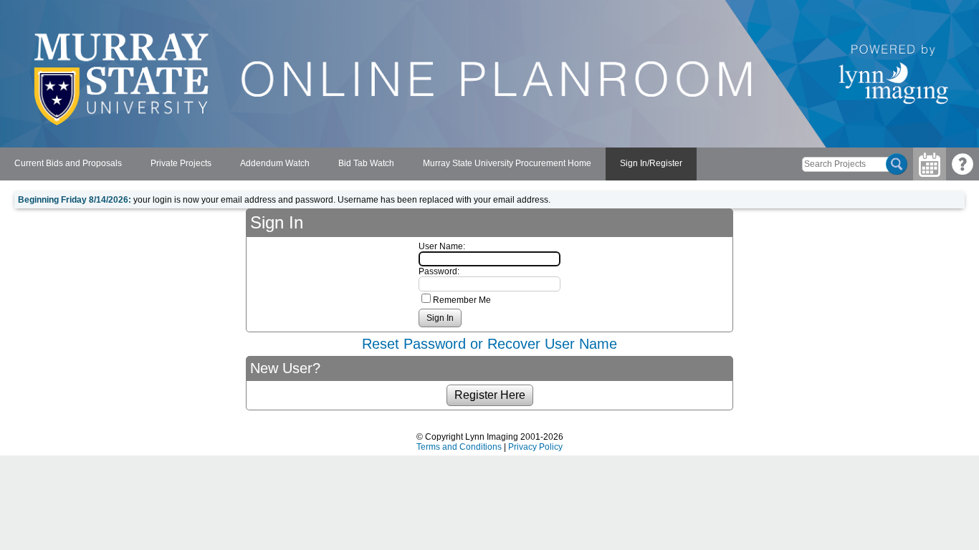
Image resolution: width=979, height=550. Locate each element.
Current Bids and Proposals (68, 163)
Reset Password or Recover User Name (489, 344)
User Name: (442, 246)
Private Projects (181, 163)
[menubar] (348, 164)
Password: (439, 271)
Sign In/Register (651, 163)
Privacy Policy (535, 447)
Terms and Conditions (459, 447)
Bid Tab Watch (366, 163)
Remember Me (462, 300)
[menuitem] (68, 164)
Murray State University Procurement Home (507, 163)
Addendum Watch (275, 163)
